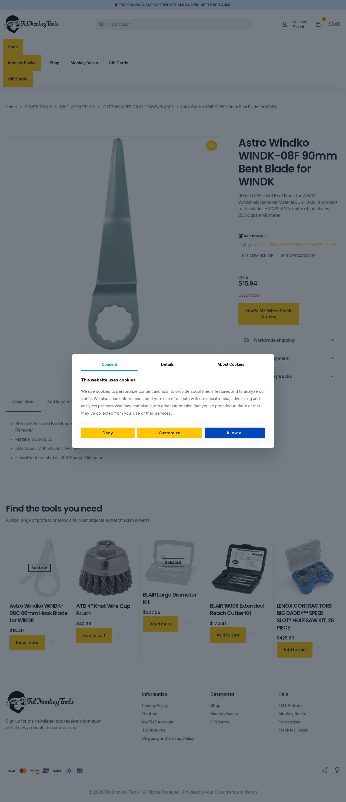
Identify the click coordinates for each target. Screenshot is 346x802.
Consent (109, 364)
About (231, 364)
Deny (107, 432)
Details (167, 364)
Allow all (235, 432)
